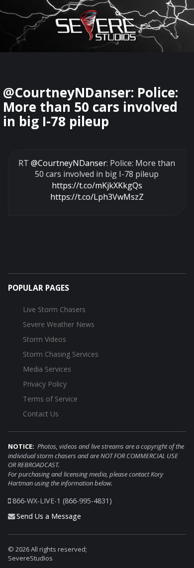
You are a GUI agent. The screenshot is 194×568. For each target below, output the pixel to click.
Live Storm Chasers (54, 309)
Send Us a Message (48, 516)
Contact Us (41, 413)
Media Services (47, 369)
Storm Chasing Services (60, 354)
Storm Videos (44, 339)
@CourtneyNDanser (68, 163)
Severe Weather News (59, 324)
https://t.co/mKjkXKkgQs (97, 185)
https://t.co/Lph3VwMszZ (97, 196)
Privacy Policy (45, 384)
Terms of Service (50, 399)
